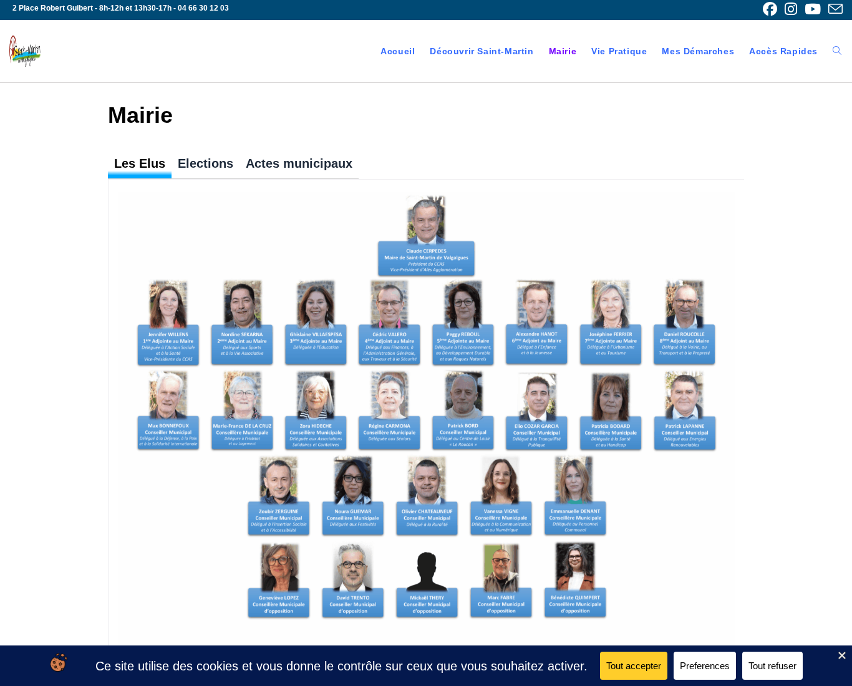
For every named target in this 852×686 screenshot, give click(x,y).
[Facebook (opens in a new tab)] (770, 9)
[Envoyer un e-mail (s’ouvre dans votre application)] (834, 9)
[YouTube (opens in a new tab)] (813, 9)
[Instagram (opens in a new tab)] (791, 9)
